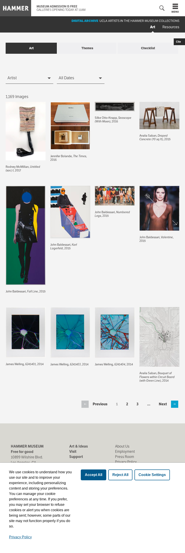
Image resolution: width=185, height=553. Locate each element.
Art (152, 27)
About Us (122, 446)
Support (76, 456)
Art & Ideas (78, 446)
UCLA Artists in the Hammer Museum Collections (139, 21)
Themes (87, 48)
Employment (125, 451)
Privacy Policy (126, 462)
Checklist (148, 48)
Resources (170, 27)
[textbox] (29, 78)
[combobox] (29, 78)
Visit (72, 451)
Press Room (124, 456)
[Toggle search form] (162, 8)
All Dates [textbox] (66, 77)
